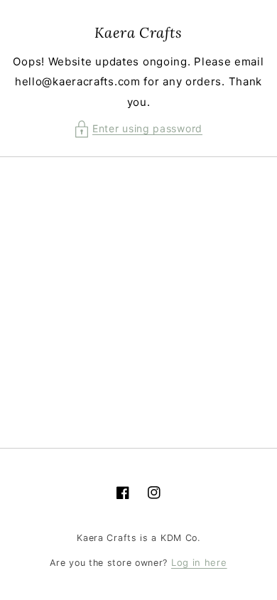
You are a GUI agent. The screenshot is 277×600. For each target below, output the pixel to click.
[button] (138, 129)
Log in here (199, 562)
